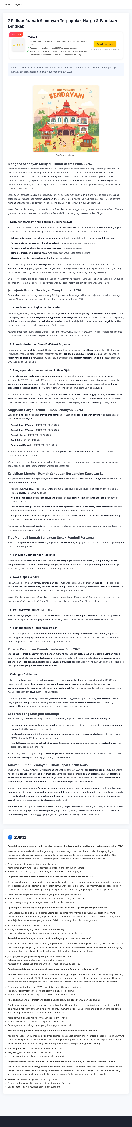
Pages (19, 4)
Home (7, 4)
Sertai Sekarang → (105, 44)
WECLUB (32, 36)
